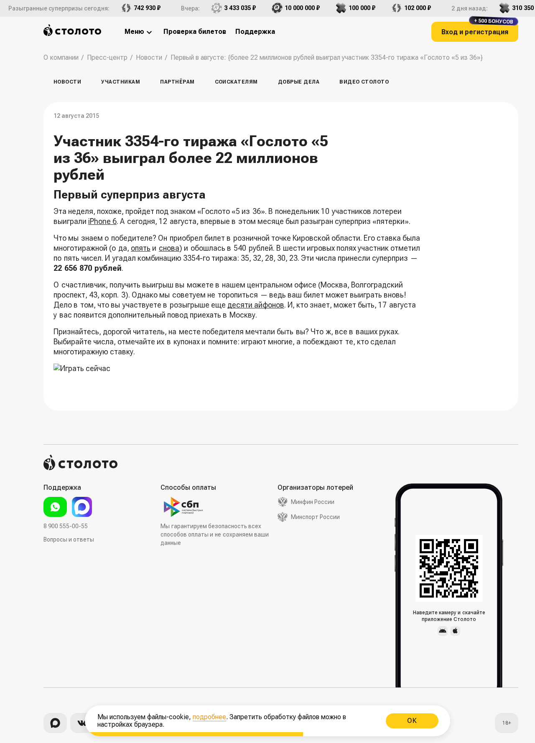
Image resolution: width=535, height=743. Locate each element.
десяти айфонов (255, 304)
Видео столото (364, 82)
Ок (412, 721)
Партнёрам (177, 82)
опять (140, 248)
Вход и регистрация (477, 29)
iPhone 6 (102, 221)
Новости (67, 82)
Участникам (120, 82)
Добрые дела (298, 82)
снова (169, 248)
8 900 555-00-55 (65, 526)
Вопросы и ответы (68, 539)
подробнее (209, 717)
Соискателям (236, 82)
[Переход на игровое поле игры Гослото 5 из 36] (239, 374)
